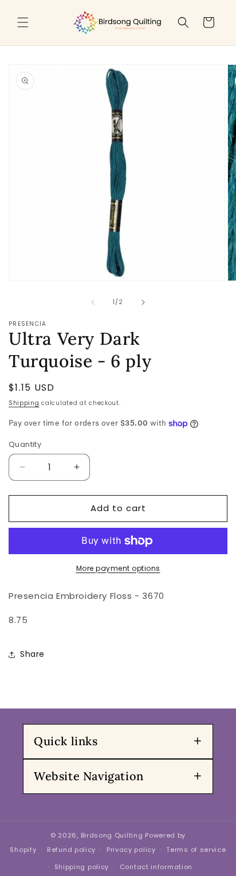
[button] (23, 22)
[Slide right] (143, 302)
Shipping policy (81, 866)
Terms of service (196, 849)
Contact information (156, 866)
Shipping (24, 403)
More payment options (118, 568)
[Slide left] (92, 302)
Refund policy (71, 849)
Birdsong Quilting (112, 835)
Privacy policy (131, 849)
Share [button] (32, 654)
